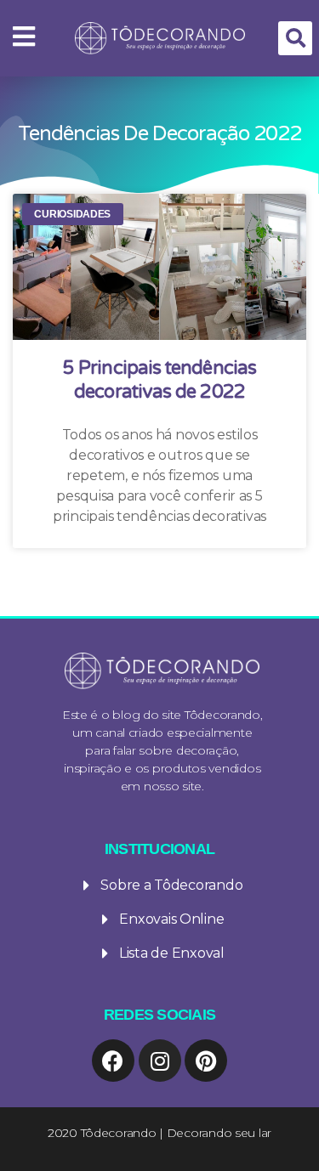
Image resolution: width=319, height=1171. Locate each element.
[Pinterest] (206, 1060)
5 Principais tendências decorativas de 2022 (159, 380)
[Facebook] (113, 1060)
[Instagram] (160, 1060)
